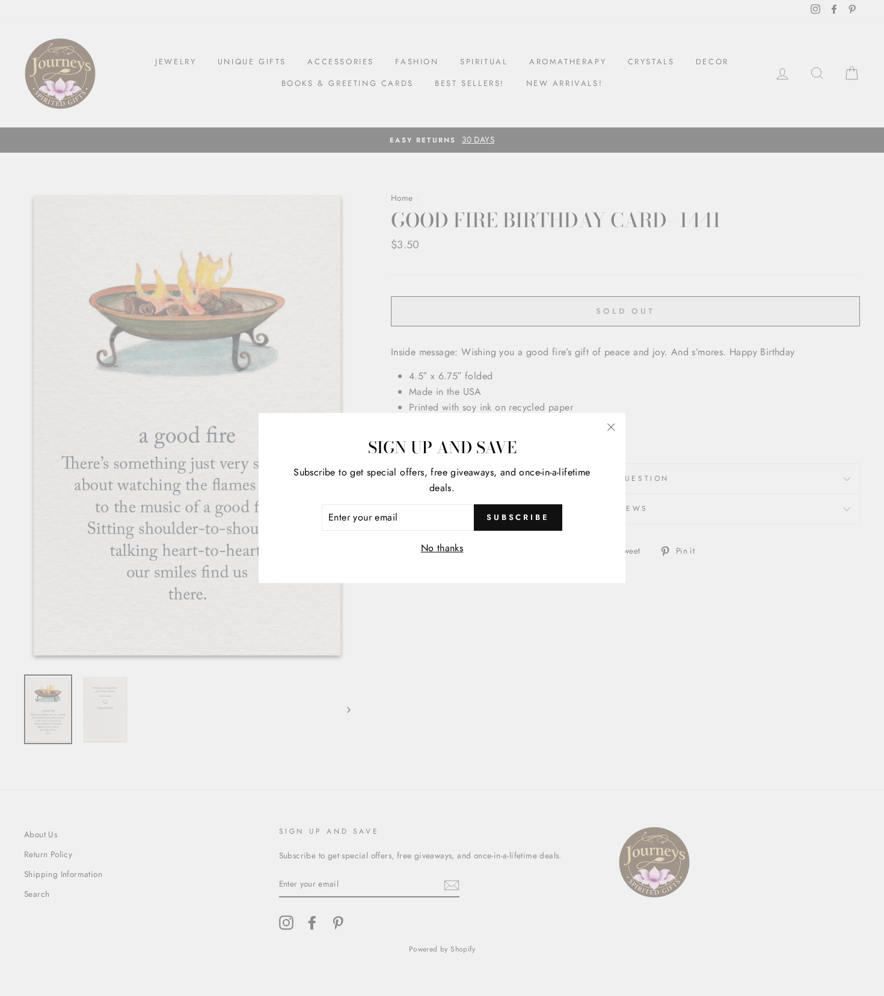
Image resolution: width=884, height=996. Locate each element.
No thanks (442, 548)
